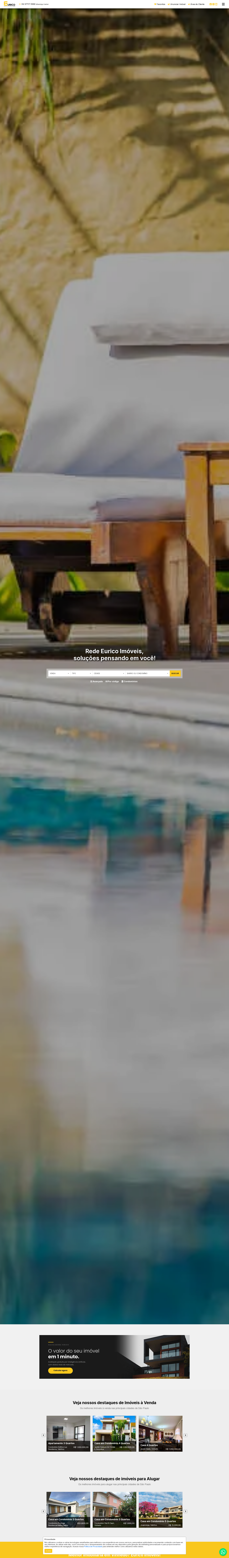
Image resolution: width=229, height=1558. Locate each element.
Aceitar (48, 1551)
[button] (34, 4)
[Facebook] (211, 4)
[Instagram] (213, 4)
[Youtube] (216, 4)
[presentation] (43, 1435)
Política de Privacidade (93, 1546)
